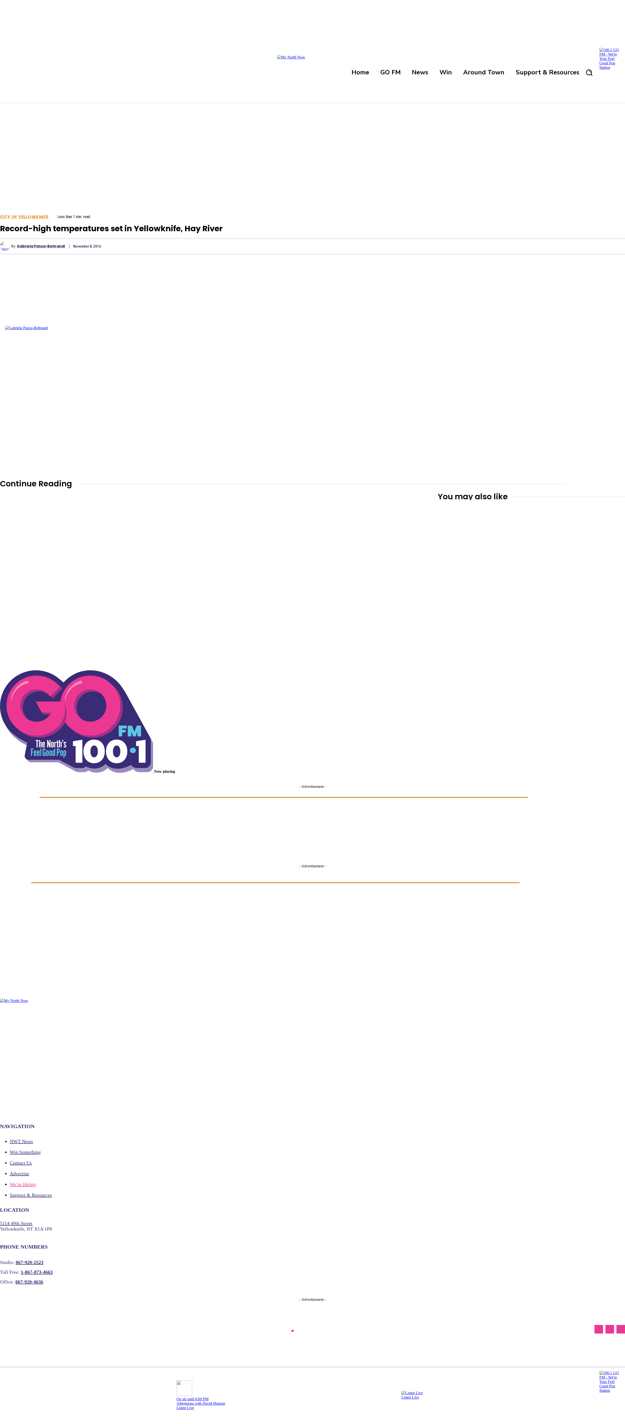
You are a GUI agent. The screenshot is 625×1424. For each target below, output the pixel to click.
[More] (616, 246)
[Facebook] (511, 246)
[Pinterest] (546, 246)
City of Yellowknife (24, 217)
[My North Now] (292, 1329)
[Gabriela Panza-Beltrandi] (5, 246)
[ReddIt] (599, 246)
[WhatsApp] (564, 246)
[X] (529, 246)
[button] (589, 72)
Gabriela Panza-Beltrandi (41, 246)
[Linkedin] (581, 246)
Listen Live (185, 1408)
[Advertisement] (363, 661)
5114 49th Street (16, 1223)
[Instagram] (609, 1329)
